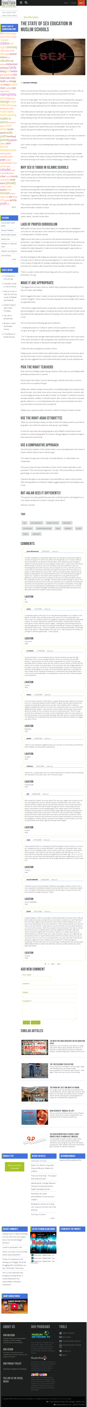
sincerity (14, 176)
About (66, 3)
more (14, 259)
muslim (11, 108)
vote (7, 196)
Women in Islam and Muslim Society (10, 326)
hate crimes (10, 78)
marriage (4, 101)
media (3, 105)
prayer (2, 159)
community (11, 47)
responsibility (4, 173)
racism (8, 166)
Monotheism (4, 108)
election (2, 64)
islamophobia (8, 94)
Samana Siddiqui (30, 82)
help (7, 81)
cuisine (7, 50)
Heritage (12, 81)
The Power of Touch (39, 1161)
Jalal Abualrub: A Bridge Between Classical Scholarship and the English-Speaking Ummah (43, 1186)
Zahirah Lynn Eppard (9, 251)
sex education (36, 523)
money (14, 105)
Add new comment (28, 505)
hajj (11, 74)
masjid (13, 102)
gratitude (7, 74)
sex (24, 523)
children (68, 528)
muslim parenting (44, 528)
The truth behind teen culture (62, 1064)
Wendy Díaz (5, 239)
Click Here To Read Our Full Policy (15, 1369)
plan (14, 150)
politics (10, 156)
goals (2, 74)
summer (9, 186)
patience (3, 143)
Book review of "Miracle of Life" (62, 1111)
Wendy (15, 196)
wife (2, 200)
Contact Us (66, 1351)
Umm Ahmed (6, 255)
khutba (8, 98)
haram (3, 78)
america (8, 36)
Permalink (55, 551)
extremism (4, 68)
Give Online (66, 1337)
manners (36, 534)
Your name (26, 975)
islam (13, 88)
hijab (1, 84)
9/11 (2, 33)
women (7, 200)
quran (3, 166)
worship (13, 200)
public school (12, 162)
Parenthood (11, 136)
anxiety (14, 36)
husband (13, 84)
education (67, 523)
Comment (27, 1001)
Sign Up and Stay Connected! (14, 1166)
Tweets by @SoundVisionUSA (70, 1160)
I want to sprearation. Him (12, 1247)
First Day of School (38, 1214)
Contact (73, 3)
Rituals (11, 173)
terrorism (5, 193)
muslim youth (6, 134)
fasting (3, 71)
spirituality (10, 183)
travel (12, 193)
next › (53, 964)
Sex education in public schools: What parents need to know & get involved (64, 1135)
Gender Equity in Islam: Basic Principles (10, 308)
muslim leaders (7, 111)
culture (12, 50)
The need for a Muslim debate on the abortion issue (67, 1042)
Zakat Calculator (68, 1333)
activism (8, 33)
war (10, 196)
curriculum (27, 528)
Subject (25, 992)
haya (58, 528)
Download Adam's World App (70, 1346)
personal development (6, 148)
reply (26, 602)
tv (14, 193)
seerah (8, 176)
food (8, 71)
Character (4, 40)
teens (25, 534)
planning (3, 153)
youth (78, 528)
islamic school (52, 523)
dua (8, 57)
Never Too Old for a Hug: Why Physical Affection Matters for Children (42, 1168)
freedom (14, 71)
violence (3, 196)
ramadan (5, 169)
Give (81, 3)
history (6, 84)
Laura (13, 98)
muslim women (6, 127)
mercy (9, 105)
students (3, 186)
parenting (5, 139)
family (12, 67)
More (14, 207)
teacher (3, 189)
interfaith (8, 88)
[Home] (8, 3)
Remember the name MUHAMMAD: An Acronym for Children (42, 1196)
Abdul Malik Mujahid (8, 235)
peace (8, 143)
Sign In (64, 1355)
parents (14, 140)
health (3, 81)
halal (15, 74)
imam (2, 88)
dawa (2, 54)
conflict (2, 50)
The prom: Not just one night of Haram (64, 1087)
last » (59, 964)
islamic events (4, 91)
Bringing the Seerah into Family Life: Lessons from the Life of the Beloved (43, 1207)
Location (25, 983)
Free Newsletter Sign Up (71, 1341)
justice (3, 98)
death (7, 54)
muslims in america (5, 120)
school (2, 176)
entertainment (12, 64)
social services (5, 179)
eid (12, 60)
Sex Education (31, 17)
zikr (8, 203)
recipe (13, 170)
